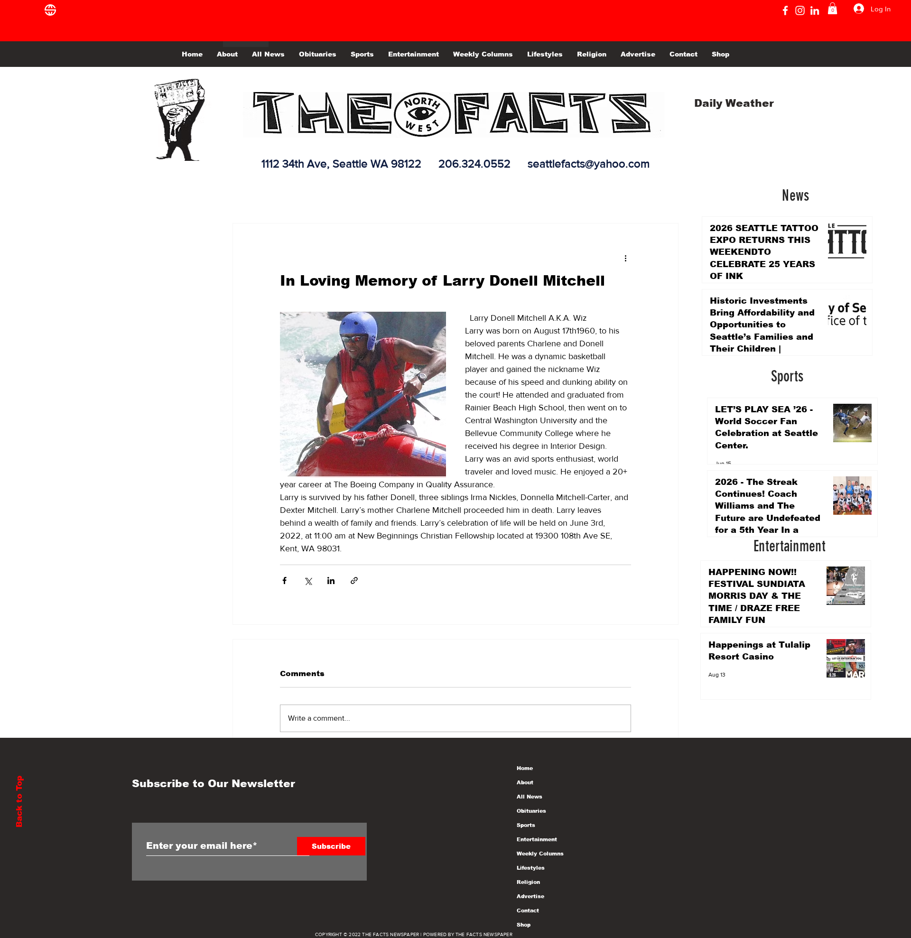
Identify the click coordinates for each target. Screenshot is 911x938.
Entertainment (537, 839)
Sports (526, 825)
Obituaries (531, 811)
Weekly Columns (540, 853)
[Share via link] (354, 580)
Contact (528, 910)
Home (525, 768)
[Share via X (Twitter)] (307, 580)
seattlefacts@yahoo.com (589, 163)
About (525, 782)
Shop (523, 925)
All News (529, 796)
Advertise (530, 896)
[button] (832, 8)
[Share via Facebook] (284, 580)
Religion (528, 882)
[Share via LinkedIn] (330, 580)
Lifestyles (531, 868)
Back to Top (19, 801)
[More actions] (625, 257)
